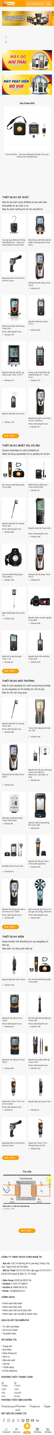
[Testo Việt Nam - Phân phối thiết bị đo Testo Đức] (11, 3)
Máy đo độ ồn (19, 689)
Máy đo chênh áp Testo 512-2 (38, 322)
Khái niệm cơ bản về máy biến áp (16, 1206)
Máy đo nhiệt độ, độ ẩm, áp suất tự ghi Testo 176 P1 (13, 373)
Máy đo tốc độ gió (35, 689)
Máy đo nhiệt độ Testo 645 (39, 528)
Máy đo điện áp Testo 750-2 (13, 979)
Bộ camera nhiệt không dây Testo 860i (13, 486)
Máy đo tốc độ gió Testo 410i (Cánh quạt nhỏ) (38, 862)
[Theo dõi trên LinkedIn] (27, 1421)
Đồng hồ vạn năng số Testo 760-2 (13, 1061)
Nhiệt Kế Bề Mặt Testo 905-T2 (13, 614)
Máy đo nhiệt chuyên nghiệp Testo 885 (39, 619)
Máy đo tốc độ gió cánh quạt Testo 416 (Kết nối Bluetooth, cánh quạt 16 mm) (40, 773)
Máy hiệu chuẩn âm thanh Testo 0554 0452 (12, 819)
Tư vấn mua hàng (11, 1326)
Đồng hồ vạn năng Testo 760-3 (12, 1019)
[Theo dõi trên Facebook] (3, 1421)
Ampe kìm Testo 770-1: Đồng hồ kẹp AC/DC (38, 1144)
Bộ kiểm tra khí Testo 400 (12, 866)
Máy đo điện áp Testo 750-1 (40, 1101)
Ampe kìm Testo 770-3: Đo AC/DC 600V (13, 1102)
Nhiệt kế (35, 450)
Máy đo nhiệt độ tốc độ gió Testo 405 (13, 524)
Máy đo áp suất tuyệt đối (14, 202)
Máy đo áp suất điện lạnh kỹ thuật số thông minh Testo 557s (39, 242)
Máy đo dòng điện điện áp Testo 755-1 (39, 1061)
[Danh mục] (16, 1429)
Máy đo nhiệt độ (23, 450)
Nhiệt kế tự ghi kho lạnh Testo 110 (11, 657)
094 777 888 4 (20, 1283)
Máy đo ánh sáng (10, 685)
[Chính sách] (37, 1429)
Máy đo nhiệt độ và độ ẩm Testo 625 (38, 657)
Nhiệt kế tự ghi (28, 454)
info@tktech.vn (17, 1291)
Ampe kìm (7, 941)
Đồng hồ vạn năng (32, 941)
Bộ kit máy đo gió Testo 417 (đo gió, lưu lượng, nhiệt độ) (40, 910)
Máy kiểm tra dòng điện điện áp (17, 948)
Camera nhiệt (8, 450)
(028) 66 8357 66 (23, 1280)
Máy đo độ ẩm (43, 454)
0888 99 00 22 (20, 1287)
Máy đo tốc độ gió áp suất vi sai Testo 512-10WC (13, 910)
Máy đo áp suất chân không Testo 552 (13, 327)
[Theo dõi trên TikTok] (13, 1421)
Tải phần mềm (9, 1333)
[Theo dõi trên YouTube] (32, 1421)
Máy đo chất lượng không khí (32, 685)
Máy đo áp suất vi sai (18, 205)
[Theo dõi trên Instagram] (8, 1421)
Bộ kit (40, 209)
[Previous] (4, 28)
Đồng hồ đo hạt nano (27, 209)
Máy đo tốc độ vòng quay (14, 692)
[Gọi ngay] (6, 1429)
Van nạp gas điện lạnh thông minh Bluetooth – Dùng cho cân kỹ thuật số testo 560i (13, 242)
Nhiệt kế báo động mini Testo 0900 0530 (37, 486)
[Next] (12, 28)
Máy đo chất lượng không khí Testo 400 (38, 824)
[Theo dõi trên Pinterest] (23, 1421)
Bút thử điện (18, 941)
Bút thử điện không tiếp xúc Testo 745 (39, 1019)
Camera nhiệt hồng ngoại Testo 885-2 (12, 575)
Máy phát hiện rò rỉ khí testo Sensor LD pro (13, 279)
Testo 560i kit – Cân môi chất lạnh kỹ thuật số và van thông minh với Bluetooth (27, 155)
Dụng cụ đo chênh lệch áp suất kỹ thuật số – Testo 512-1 (39, 374)
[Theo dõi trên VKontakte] (37, 1421)
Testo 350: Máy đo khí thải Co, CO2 (39, 729)
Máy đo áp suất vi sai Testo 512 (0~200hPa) (39, 419)
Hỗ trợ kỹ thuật (10, 1330)
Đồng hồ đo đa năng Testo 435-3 (39, 284)
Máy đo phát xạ (9, 209)
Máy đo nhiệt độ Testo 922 (13, 413)
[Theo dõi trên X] (18, 1421)
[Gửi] (48, 3)
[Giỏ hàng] (47, 1429)
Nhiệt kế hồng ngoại (11, 454)
